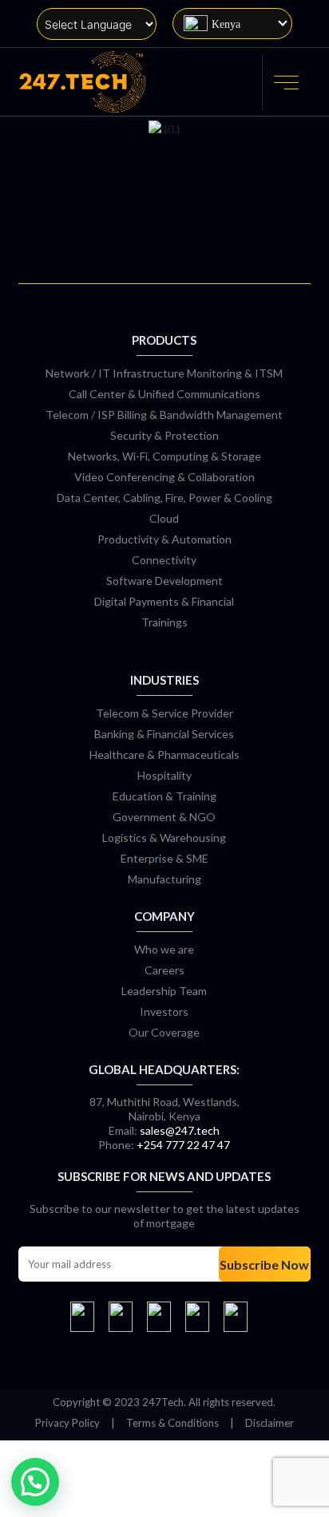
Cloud (164, 518)
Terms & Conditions (172, 1422)
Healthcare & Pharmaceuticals (164, 754)
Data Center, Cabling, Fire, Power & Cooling (164, 498)
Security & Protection (164, 435)
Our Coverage (164, 1032)
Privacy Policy (67, 1422)
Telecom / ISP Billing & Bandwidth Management (164, 415)
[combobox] (232, 23)
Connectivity (164, 560)
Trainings (164, 622)
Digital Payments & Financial (164, 601)
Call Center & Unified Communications (164, 394)
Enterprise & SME (164, 858)
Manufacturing (164, 879)
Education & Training (164, 796)
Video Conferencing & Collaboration (164, 477)
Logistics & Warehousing (164, 837)
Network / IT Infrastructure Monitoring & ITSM (164, 373)
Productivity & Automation (164, 539)
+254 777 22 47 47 (183, 1145)
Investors (164, 1011)
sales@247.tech (180, 1130)
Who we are (164, 949)
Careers (164, 970)
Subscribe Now (264, 1264)
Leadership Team (164, 991)
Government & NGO (164, 817)
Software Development (164, 581)
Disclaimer (269, 1422)
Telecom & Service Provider (164, 713)
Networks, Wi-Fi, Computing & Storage (164, 456)
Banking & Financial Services (164, 734)
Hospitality (164, 775)
